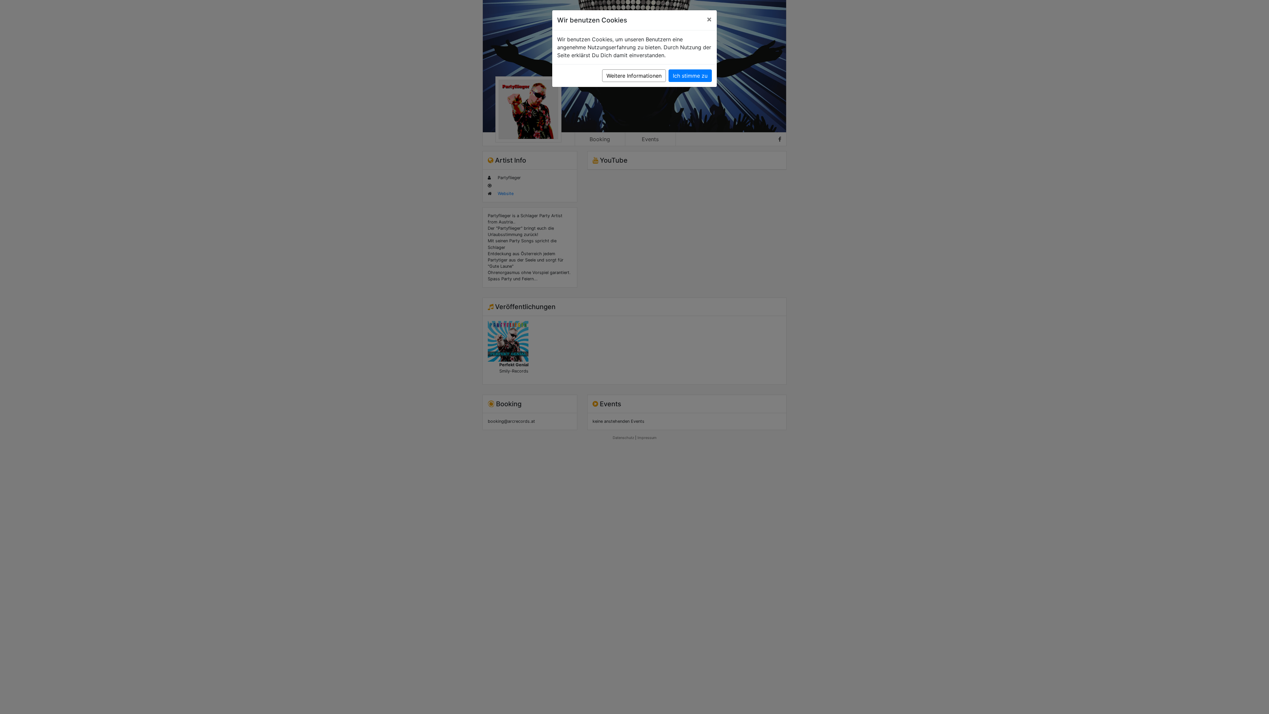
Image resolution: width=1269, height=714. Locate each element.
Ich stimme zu (690, 75)
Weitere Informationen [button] (634, 75)
